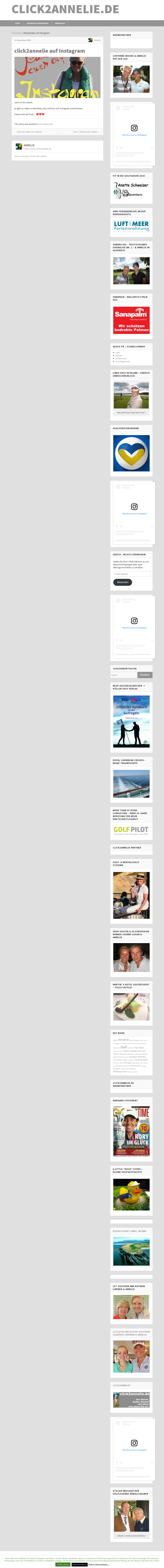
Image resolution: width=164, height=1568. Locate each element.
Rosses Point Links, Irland (129, 1231)
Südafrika (117, 1069)
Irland (126, 1050)
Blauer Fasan (143, 1040)
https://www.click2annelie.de (37, 148)
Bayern (131, 1040)
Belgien (137, 1040)
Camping (116, 1043)
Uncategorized (45, 124)
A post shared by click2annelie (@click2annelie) (134, 162)
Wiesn (136, 1072)
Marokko (123, 1054)
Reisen (119, 355)
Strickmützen (135, 1065)
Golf (118, 352)
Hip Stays (139, 1047)
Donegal (123, 1043)
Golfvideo (130, 1048)
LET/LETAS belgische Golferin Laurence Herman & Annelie (131, 1333)
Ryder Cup (139, 1063)
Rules (133, 1063)
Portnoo (116, 1063)
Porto (121, 1063)
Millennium (131, 1054)
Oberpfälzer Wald (120, 1060)
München (126, 1057)
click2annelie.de (65, 9)
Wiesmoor (131, 1072)
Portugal (127, 1063)
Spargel (118, 1066)
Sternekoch (125, 1066)
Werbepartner (120, 1071)
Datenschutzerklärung (37, 23)
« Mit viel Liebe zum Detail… (29, 131)
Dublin (128, 1043)
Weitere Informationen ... (98, 1564)
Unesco (132, 1068)
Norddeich (133, 1057)
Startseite (16, 32)
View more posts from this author (30, 156)
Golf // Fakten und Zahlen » (86, 131)
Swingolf (143, 1066)
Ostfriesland (141, 1059)
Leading (133, 1051)
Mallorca (116, 1054)
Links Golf (141, 1051)
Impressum (60, 23)
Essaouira (116, 1048)
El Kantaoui (135, 1043)
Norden (142, 1056)
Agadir (115, 1040)
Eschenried (143, 1043)
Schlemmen (121, 358)
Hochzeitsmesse (118, 1051)
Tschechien (125, 1069)
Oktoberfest (130, 1060)
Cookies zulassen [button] (63, 1564)
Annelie (97, 40)
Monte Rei (138, 1054)
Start (17, 23)
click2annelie (121, 1385)
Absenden (122, 582)
